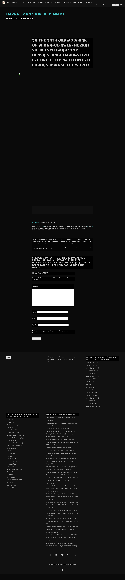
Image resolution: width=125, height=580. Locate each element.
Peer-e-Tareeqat (81, 226)
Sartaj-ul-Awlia (38, 228)
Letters (9, 451)
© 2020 (52, 564)
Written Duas (11, 461)
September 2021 (91, 376)
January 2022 (90, 365)
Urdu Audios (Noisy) (13, 445)
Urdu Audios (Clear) (13, 443)
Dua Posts (10, 458)
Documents (48, 2)
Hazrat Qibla (57, 2)
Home (8, 2)
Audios (28, 2)
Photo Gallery (69, 439)
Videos (34, 2)
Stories (9, 472)
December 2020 (91, 398)
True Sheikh (36, 229)
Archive (9, 422)
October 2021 (90, 373)
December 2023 (91, 362)
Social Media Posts (48, 222)
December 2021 (91, 368)
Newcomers (15, 2)
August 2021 (90, 379)
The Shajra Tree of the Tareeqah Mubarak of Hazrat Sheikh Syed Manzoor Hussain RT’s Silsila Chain (60, 434)
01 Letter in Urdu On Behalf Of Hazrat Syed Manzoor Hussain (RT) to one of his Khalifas (62, 529)
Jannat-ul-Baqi (37, 226)
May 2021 (89, 384)
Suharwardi (81, 228)
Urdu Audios (11, 440)
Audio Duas (10, 430)
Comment (35, 286)
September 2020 (91, 406)
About (22, 2)
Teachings (10, 474)
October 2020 (90, 403)
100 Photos (72, 357)
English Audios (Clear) (14, 435)
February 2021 (90, 392)
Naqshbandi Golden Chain (65, 226)
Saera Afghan (50, 535)
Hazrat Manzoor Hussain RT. (36, 14)
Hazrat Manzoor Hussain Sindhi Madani (67, 225)
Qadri (90, 226)
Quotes (9, 466)
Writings (9, 453)
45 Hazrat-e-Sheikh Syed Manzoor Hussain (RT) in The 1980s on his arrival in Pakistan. (62, 488)
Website (34, 325)
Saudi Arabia (49, 228)
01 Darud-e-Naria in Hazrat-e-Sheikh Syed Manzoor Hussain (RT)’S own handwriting (62, 480)
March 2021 (89, 390)
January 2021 (90, 395)
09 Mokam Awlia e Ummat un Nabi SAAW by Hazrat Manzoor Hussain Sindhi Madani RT (62, 461)
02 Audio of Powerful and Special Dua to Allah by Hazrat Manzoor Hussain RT (62, 521)
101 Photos (49, 357)
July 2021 (89, 381)
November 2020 (91, 401)
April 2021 (89, 387)
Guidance (80, 2)
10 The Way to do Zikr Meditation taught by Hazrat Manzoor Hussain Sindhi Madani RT (61, 453)
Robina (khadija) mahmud (54, 439)
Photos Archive (12, 425)
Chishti (49, 225)
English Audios (11, 433)
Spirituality (71, 228)
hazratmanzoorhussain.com (65, 564)
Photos (40, 2)
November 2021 (91, 371)
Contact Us (88, 2)
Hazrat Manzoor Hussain (55, 71)
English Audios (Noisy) (14, 438)
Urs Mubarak (46, 229)
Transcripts (67, 2)
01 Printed (60, 357)
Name (34, 312)
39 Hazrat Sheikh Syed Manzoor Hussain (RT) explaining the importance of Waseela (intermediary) (62, 247)
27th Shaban (41, 225)
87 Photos (66, 428)
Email (34, 318)
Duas (74, 2)
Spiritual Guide (60, 228)
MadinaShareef (49, 226)
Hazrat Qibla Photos (13, 480)
